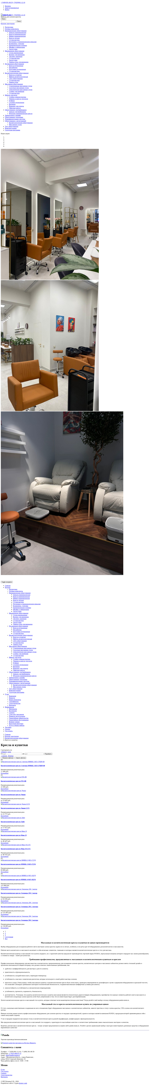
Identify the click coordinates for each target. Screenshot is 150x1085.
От (2, 754)
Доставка (8, 727)
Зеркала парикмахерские (17, 32)
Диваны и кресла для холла (18, 99)
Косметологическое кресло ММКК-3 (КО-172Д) (18, 864)
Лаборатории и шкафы (13, 115)
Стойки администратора (17, 97)
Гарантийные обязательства (18, 718)
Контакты (12, 705)
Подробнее (4, 773)
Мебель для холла (11, 95)
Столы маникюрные (16, 53)
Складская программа (12, 130)
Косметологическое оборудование (17, 73)
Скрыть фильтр (20, 758)
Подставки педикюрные (17, 69)
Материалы (13, 709)
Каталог (8, 587)
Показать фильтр (7, 758)
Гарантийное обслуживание (19, 720)
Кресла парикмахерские (17, 34)
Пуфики (12, 101)
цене (9, 752)
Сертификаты (14, 701)
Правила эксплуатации (17, 716)
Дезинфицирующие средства (15, 119)
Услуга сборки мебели (16, 725)
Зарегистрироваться (12, 8)
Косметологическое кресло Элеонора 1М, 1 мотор (19, 893)
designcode (23, 1083)
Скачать (11, 712)
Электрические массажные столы (20, 89)
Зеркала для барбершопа (17, 112)
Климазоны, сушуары (16, 43)
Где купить (9, 731)
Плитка (10, 756)
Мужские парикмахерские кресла (20, 113)
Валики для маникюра (17, 55)
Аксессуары (13, 49)
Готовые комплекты (12, 29)
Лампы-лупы (13, 82)
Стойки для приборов (16, 91)
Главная (7, 585)
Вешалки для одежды (16, 106)
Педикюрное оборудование (14, 64)
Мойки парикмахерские (17, 36)
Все (6, 939)
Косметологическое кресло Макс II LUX (16, 849)
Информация (9, 707)
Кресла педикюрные (16, 66)
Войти (7, 10)
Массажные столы (15, 124)
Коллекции (13, 711)
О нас (7, 694)
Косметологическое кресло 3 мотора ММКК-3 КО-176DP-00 (23, 766)
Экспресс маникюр (15, 56)
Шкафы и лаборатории (17, 47)
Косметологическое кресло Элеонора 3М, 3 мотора (19, 920)
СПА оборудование (16, 78)
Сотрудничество (14, 703)
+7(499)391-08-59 (7, 2)
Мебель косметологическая (18, 77)
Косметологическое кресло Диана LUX (15, 808)
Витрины (12, 104)
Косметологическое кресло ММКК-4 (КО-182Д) (18, 879)
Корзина (8, 6)
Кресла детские (14, 38)
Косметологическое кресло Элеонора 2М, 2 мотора (19, 907)
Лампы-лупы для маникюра (18, 62)
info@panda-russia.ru (13, 1055)
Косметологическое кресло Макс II (14, 835)
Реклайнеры (13, 67)
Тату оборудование (11, 126)
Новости (12, 698)
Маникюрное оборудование (14, 51)
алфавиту (4, 752)
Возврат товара (14, 722)
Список (4, 756)
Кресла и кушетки (15, 75)
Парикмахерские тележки (18, 45)
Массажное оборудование (14, 84)
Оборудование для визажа (14, 117)
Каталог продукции (8, 23)
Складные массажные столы (19, 88)
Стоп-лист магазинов (16, 714)
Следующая (9, 937)
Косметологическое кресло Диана (13, 794)
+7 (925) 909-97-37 (15, 1053)
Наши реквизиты (15, 700)
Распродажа (9, 27)
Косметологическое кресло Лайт (13, 822)
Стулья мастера (14, 40)
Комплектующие (11, 128)
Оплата (7, 729)
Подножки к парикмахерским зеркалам (22, 42)
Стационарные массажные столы (20, 86)
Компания (12, 696)
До (23, 754)
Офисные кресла (15, 108)
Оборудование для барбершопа (16, 110)
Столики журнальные (16, 102)
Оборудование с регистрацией (15, 121)
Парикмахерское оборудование (16, 31)
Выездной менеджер (16, 723)
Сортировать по (6, 751)
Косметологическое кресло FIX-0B (13, 781)
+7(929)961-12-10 (19, 2)
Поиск (3, 19)
